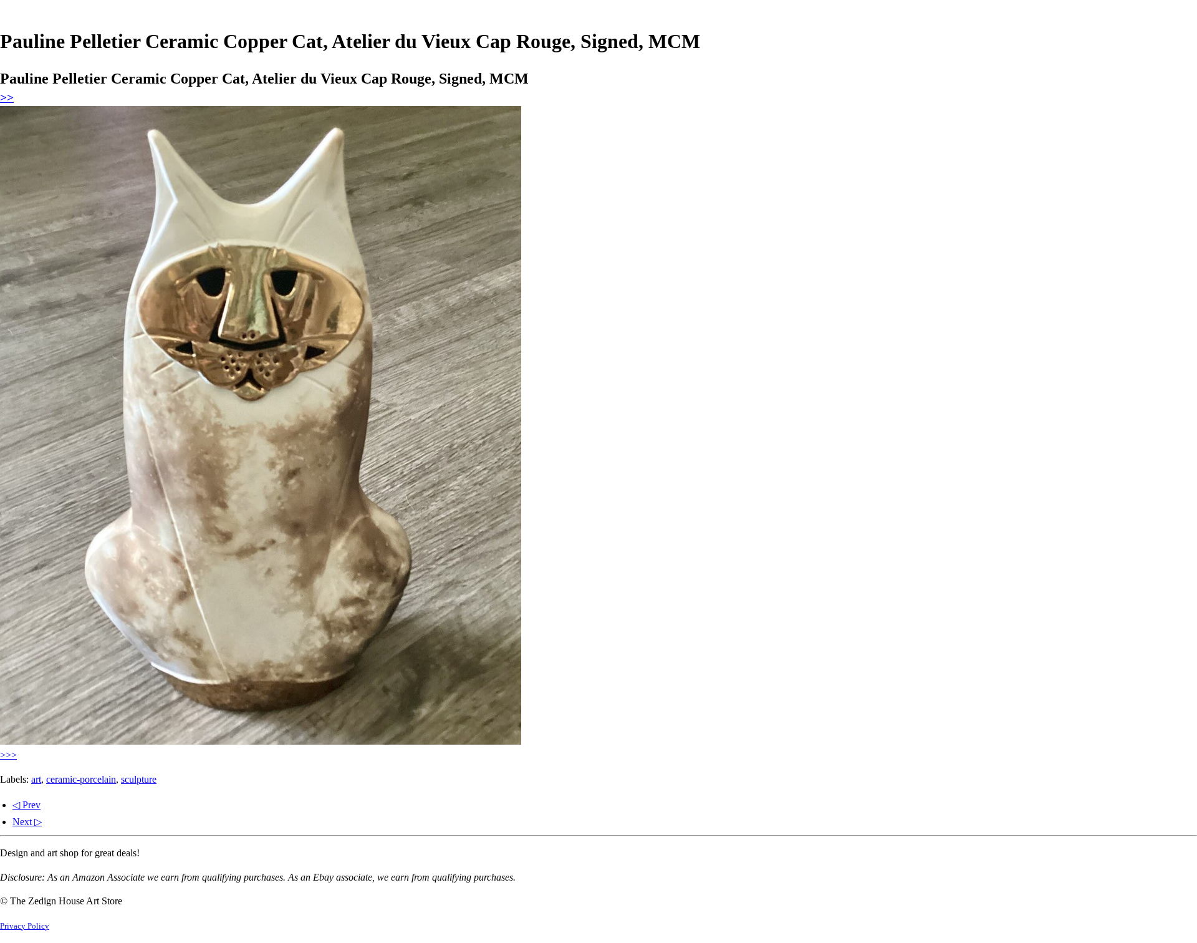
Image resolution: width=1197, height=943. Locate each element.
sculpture (138, 779)
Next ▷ (27, 821)
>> (7, 97)
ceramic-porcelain (81, 779)
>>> (8, 755)
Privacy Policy (24, 926)
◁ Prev (26, 805)
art (36, 779)
